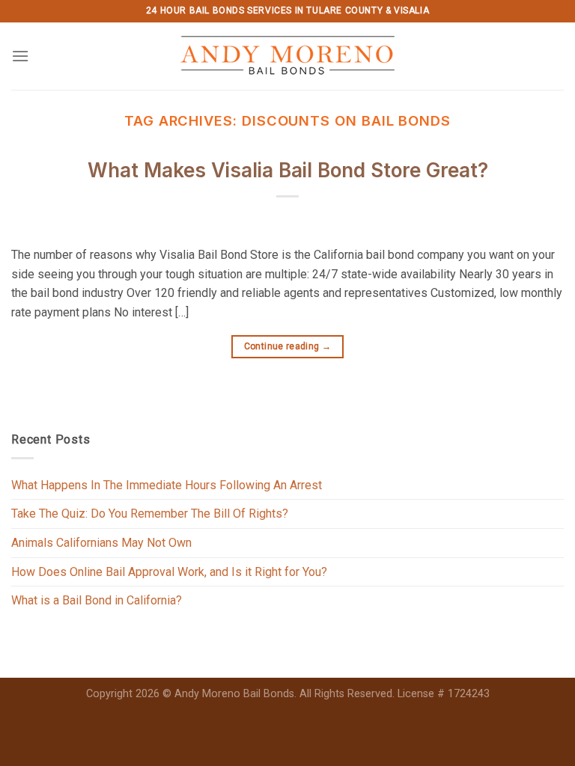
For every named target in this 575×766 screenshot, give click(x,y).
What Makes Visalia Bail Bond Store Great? (288, 170)
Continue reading (288, 346)
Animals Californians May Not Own (101, 543)
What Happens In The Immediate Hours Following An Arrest (166, 485)
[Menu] (20, 55)
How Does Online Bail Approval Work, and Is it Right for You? (169, 572)
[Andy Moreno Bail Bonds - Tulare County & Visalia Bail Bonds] (288, 56)
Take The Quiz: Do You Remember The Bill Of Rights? (149, 513)
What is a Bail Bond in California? (96, 600)
